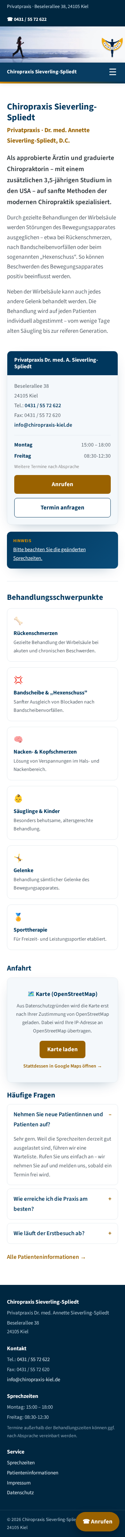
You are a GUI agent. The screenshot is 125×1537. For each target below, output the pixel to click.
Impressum (19, 1483)
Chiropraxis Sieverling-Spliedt (42, 71)
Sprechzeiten (21, 1462)
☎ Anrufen (97, 1522)
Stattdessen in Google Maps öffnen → (62, 1066)
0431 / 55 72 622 (43, 405)
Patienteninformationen (32, 1472)
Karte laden (62, 1049)
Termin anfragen (62, 508)
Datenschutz (20, 1492)
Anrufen (62, 484)
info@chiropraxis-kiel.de (43, 425)
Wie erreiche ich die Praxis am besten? (51, 1204)
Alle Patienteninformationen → (46, 1257)
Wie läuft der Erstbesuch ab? (49, 1233)
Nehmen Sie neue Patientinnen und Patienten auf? (58, 1119)
